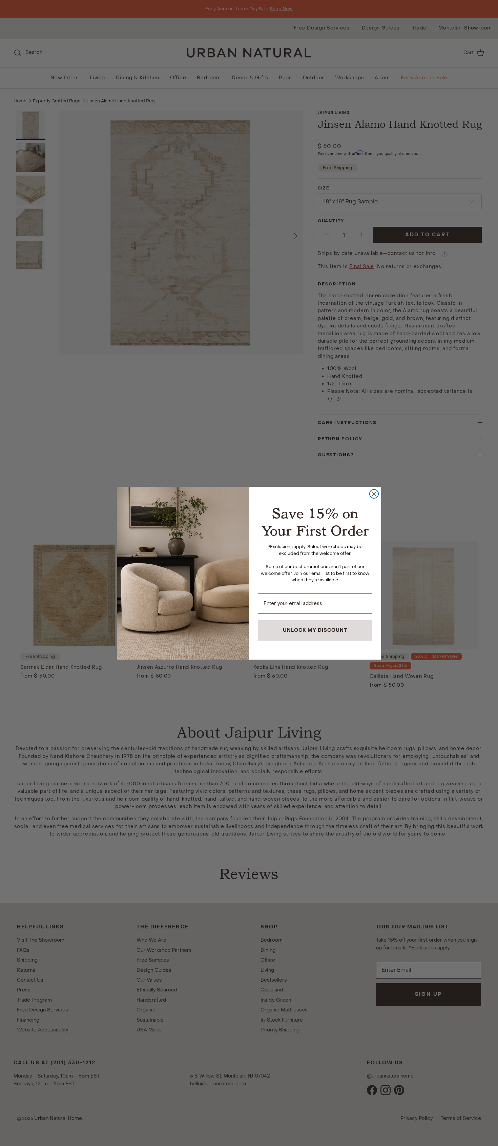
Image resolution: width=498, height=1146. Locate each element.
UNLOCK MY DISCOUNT (315, 630)
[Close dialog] (374, 493)
